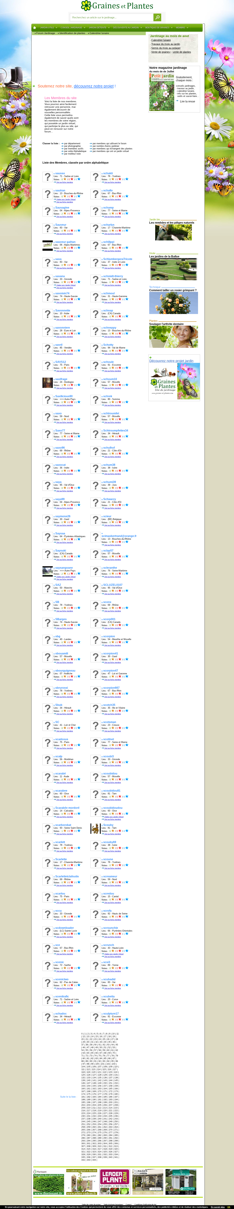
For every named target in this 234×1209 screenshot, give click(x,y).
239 (94, 1119)
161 (88, 1088)
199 (105, 1102)
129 (105, 1075)
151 (110, 1083)
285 (116, 1135)
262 (105, 1127)
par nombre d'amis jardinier (106, 146)
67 (101, 1053)
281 (94, 1135)
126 (88, 1075)
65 (92, 1053)
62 (117, 1050)
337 (94, 1157)
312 (110, 1146)
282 (99, 1135)
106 (94, 1066)
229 (116, 1113)
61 (112, 1050)
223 (83, 1113)
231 (88, 1116)
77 (108, 1055)
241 (105, 1119)
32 (96, 1042)
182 (88, 1097)
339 (105, 1157)
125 (83, 1075)
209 (83, 1108)
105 (88, 1066)
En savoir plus (218, 1207)
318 (105, 1149)
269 (105, 1130)
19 (114, 1036)
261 (99, 1127)
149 (99, 1083)
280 (88, 1135)
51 (105, 1047)
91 (95, 1061)
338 (99, 1157)
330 (94, 1154)
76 (104, 1055)
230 (83, 1116)
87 (114, 1058)
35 (109, 1042)
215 (116, 1108)
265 (83, 1130)
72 (87, 1055)
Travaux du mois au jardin (165, 44)
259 (88, 1127)
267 (94, 1130)
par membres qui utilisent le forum (109, 143)
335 (83, 1157)
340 (110, 1157)
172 (110, 1091)
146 (83, 1083)
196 (88, 1102)
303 (99, 1143)
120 (94, 1072)
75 (99, 1055)
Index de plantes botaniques (113, 1204)
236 (116, 1116)
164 (105, 1088)
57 (95, 1050)
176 (94, 1094)
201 (116, 1102)
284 (110, 1135)
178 (105, 1094)
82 (92, 1058)
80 (84, 1058)
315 (88, 1149)
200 (110, 1102)
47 (88, 1047)
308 (88, 1146)
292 (116, 1138)
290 (105, 1138)
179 (110, 1094)
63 (84, 1053)
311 (105, 1146)
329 (88, 1154)
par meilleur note (72, 153)
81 (88, 1058)
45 (117, 1045)
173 (116, 1091)
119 (88, 1072)
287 (88, 1138)
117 (114, 1069)
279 (83, 1135)
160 (83, 1088)
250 (116, 1121)
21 (87, 1039)
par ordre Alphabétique (75, 151)
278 (116, 1132)
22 (91, 1039)
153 (83, 1086)
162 (94, 1088)
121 (99, 1072)
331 (99, 1154)
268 (99, 1130)
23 (95, 1039)
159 (116, 1086)
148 (94, 1083)
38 (87, 1045)
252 (88, 1124)
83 (96, 1058)
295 (94, 1141)
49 (96, 1047)
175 (88, 1094)
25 (104, 1039)
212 (99, 1108)
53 (114, 1047)
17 (105, 1036)
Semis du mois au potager (166, 47)
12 (84, 1036)
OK (228, 1207)
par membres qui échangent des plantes (112, 148)
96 (117, 1061)
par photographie (72, 146)
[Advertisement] (90, 59)
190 (94, 1099)
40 (95, 1045)
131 (116, 1075)
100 (97, 1064)
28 (117, 1039)
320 (116, 1149)
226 (99, 1113)
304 (105, 1143)
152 (116, 1083)
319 (110, 1149)
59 (104, 1050)
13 (88, 1036)
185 (105, 1097)
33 (101, 1042)
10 (113, 1034)
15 (96, 1036)
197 (94, 1102)
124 (116, 1072)
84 (101, 1058)
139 (83, 1080)
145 (116, 1080)
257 (116, 1124)
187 (116, 1097)
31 (92, 1042)
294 (88, 1141)
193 (110, 1099)
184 (99, 1097)
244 (83, 1121)
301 (88, 1143)
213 (105, 1108)
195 (83, 1102)
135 (99, 1077)
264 (116, 1127)
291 (110, 1138)
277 (110, 1132)
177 (99, 1094)
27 (112, 1039)
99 (92, 1064)
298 (110, 1141)
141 (94, 1080)
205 (99, 1105)
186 (110, 1097)
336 (88, 1157)
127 (94, 1075)
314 (83, 1149)
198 (99, 1102)
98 (88, 1064)
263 (110, 1127)
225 (94, 1113)
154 (88, 1086)
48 (92, 1047)
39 (91, 1045)
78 (112, 1055)
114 (99, 1069)
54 (82, 1050)
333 (110, 1154)
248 (105, 1121)
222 (116, 1110)
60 (108, 1050)
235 (110, 1116)
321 (83, 1152)
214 (110, 1108)
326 (110, 1152)
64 (88, 1053)
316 (94, 1149)
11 (117, 1034)
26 (108, 1039)
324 (99, 1152)
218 (94, 1110)
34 (105, 1042)
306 (116, 1143)
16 (101, 1036)
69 (109, 1053)
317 (99, 1149)
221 (110, 1110)
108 (105, 1066)
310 (99, 1146)
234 (105, 1116)
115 (104, 1069)
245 (88, 1121)
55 (87, 1050)
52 (109, 1047)
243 (116, 1119)
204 (94, 1105)
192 (105, 1099)
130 (110, 1075)
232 (94, 1116)
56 (91, 1050)
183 (94, 1097)
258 (83, 1127)
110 (116, 1066)
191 (99, 1099)
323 (94, 1152)
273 (88, 1132)
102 (108, 1064)
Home (34, 28)
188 (83, 1099)
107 (99, 1066)
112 (88, 1069)
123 (110, 1072)
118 (83, 1072)
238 (88, 1119)
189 (88, 1099)
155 (94, 1086)
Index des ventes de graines (91, 1204)
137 (110, 1077)
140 (88, 1080)
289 (99, 1138)
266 (88, 1130)
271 (116, 1130)
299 (116, 1141)
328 (83, 1154)
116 (109, 1069)
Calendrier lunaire (161, 40)
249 (110, 1121)
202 (83, 1105)
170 (99, 1091)
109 (110, 1066)
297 (105, 1141)
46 (84, 1047)
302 (94, 1143)
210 (88, 1108)
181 (83, 1097)
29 (84, 1042)
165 (110, 1088)
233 (99, 1116)
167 (83, 1091)
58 (99, 1050)
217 (88, 1110)
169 (94, 1091)
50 (101, 1047)
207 (110, 1105)
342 (83, 1160)
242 (110, 1119)
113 (93, 1069)
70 (114, 1053)
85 (105, 1058)
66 (96, 1053)
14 (92, 1036)
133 (88, 1077)
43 (108, 1045)
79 (117, 1055)
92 (99, 1061)
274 (94, 1132)
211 (94, 1108)
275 (99, 1132)
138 (116, 1077)
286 (83, 1138)
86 (109, 1058)
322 (88, 1152)
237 (83, 1119)
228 (110, 1113)
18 (109, 1036)
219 (99, 1110)
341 (116, 1157)
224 (88, 1113)
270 (110, 1130)
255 (105, 1124)
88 (82, 1061)
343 (88, 1160)
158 (110, 1086)
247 (99, 1121)
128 (99, 1075)
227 (105, 1113)
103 (113, 1064)
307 (83, 1146)
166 (116, 1088)
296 (99, 1141)
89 (87, 1061)
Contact (129, 1204)
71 (82, 1055)
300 (83, 1143)
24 (99, 1039)
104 (83, 1066)
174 (83, 1094)
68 (105, 1053)
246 (94, 1121)
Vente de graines (160, 51)
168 (88, 1091)
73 (91, 1055)
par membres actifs (73, 148)
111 (83, 1069)
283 (105, 1135)
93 (104, 1061)
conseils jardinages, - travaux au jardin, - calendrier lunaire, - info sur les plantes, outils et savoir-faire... (174, 84)
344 (94, 1160)
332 (105, 1154)
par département (72, 143)
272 (83, 1132)
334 (116, 1154)
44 (112, 1045)
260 (94, 1127)
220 (105, 1110)
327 (116, 1152)
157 (105, 1086)
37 (82, 1045)
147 (88, 1083)
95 (112, 1061)
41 (99, 1045)
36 (114, 1042)
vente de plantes (182, 51)
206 (105, 1105)
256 (110, 1124)
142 (99, 1080)
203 (88, 1105)
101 (102, 1064)
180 (116, 1094)
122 (105, 1072)
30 (88, 1042)
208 (116, 1105)
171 (105, 1091)
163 (99, 1088)
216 (83, 1110)
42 (104, 1045)
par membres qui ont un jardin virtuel (111, 151)
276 (105, 1132)
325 (105, 1152)
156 (99, 1086)
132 (83, 1077)
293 (83, 1141)
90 (91, 1061)
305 (110, 1143)
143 (105, 1080)
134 (94, 1077)
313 (116, 1146)
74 (95, 1055)
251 (83, 1124)
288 (94, 1138)
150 (105, 1083)
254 (99, 1124)
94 (108, 1061)
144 (110, 1080)
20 (82, 1039)
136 (105, 1077)
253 (94, 1124)
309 (94, 1146)
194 (116, 1099)
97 (84, 1064)
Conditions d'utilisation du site (145, 1204)
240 (99, 1119)
